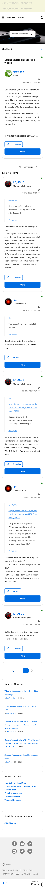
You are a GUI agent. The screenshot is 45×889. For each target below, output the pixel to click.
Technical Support (12, 800)
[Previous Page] (13, 671)
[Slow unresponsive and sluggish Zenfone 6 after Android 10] (36, 167)
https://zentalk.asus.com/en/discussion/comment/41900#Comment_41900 (22, 407)
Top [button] (7, 883)
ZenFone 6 (7, 49)
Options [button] (41, 49)
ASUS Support (10, 823)
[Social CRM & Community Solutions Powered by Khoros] (36, 883)
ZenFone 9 (10, 762)
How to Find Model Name (16, 783)
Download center (12, 796)
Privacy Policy (28, 870)
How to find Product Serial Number (20, 786)
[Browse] (4, 17)
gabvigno (12, 200)
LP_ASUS (12, 505)
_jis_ (10, 318)
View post (12, 220)
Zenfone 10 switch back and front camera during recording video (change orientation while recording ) (21, 724)
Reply (22, 151)
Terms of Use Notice (10, 870)
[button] (8, 144)
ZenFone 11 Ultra (11, 698)
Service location (11, 790)
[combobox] (23, 34)
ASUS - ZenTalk (15, 17)
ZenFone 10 (10, 713)
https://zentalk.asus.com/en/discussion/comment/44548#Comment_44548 (22, 514)
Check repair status (13, 793)
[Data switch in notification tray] (41, 167)
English (9, 864)
